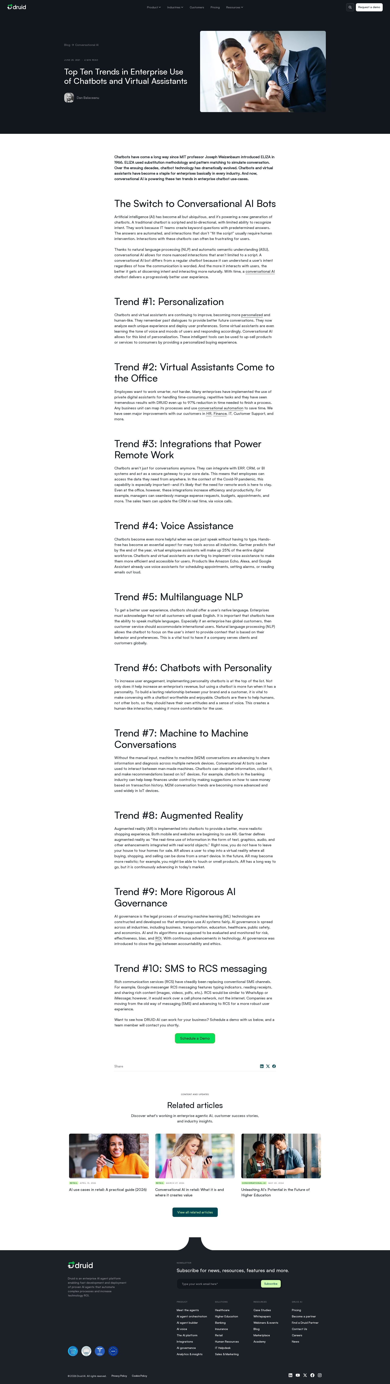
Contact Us (299, 1329)
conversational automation (220, 408)
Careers (297, 1335)
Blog (67, 44)
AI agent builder (187, 1322)
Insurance (221, 1329)
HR (208, 413)
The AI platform (187, 1335)
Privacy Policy (119, 1375)
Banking (220, 1322)
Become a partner (304, 1316)
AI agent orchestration (192, 1316)
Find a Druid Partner (305, 1322)
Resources (233, 7)
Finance (219, 413)
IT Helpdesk (223, 1347)
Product (152, 7)
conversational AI (260, 271)
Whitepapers (262, 1316)
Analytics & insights (190, 1354)
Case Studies (262, 1310)
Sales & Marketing (227, 1354)
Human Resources (227, 1341)
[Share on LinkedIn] (262, 1066)
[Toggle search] (350, 7)
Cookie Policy (139, 1375)
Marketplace (262, 1335)
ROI (158, 938)
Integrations (185, 1341)
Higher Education (226, 1316)
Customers (197, 7)
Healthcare (222, 1310)
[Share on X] (268, 1066)
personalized (252, 314)
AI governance (186, 1347)
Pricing (215, 7)
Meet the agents (188, 1310)
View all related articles (195, 1212)
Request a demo (369, 7)
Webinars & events (266, 1322)
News (295, 1341)
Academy (260, 1341)
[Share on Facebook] (274, 1066)
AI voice (182, 1329)
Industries (173, 7)
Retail (219, 1335)
